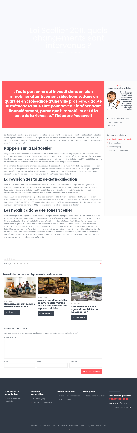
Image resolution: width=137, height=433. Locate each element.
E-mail (40, 361)
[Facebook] (67, 429)
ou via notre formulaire (118, 407)
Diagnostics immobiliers (69, 396)
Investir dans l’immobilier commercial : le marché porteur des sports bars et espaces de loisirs (53, 304)
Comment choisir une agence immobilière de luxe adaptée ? (84, 309)
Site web (73, 361)
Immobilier (78, 53)
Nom (6, 361)
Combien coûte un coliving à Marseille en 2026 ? (19, 305)
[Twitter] (70, 429)
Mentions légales (87, 426)
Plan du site (101, 426)
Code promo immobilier (95, 396)
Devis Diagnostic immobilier (121, 139)
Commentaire (10, 337)
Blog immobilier (48, 426)
